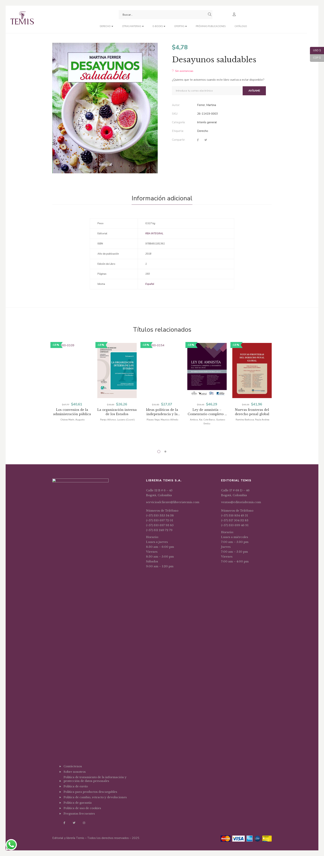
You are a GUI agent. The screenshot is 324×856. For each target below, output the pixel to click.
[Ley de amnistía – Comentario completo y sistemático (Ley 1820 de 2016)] (207, 370)
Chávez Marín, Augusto (72, 419)
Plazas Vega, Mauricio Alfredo (162, 419)
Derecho (202, 131)
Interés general (207, 122)
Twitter (74, 822)
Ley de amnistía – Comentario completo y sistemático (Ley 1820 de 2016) (207, 412)
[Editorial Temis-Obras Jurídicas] (22, 19)
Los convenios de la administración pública (72, 412)
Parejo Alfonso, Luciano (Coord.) (117, 419)
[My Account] (235, 15)
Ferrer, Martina (206, 105)
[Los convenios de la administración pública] (72, 370)
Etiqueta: (178, 131)
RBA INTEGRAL (154, 233)
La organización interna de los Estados (117, 412)
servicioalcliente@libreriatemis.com (172, 502)
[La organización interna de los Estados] (117, 370)
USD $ (315, 50)
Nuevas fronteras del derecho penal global (252, 412)
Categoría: (178, 122)
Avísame (254, 90)
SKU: (175, 114)
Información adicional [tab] (162, 198)
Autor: (176, 105)
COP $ (315, 57)
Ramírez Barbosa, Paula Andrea (252, 419)
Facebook (64, 822)
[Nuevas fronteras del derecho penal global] (252, 370)
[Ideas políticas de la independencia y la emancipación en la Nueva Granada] (162, 370)
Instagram (84, 822)
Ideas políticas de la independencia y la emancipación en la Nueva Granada (162, 412)
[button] (151, 49)
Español (149, 284)
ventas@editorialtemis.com (241, 502)
